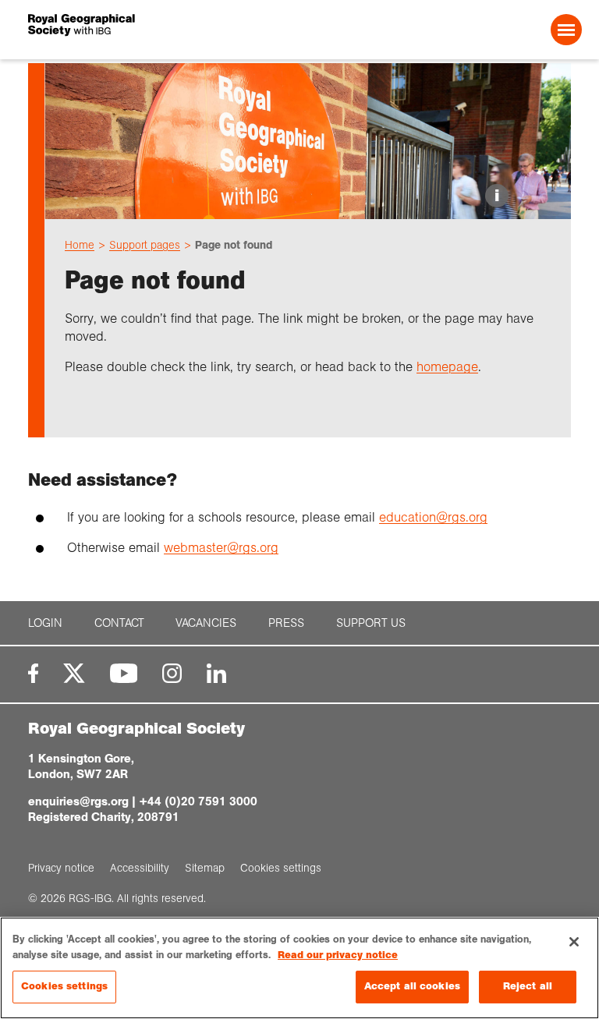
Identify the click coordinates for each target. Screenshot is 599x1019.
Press (286, 623)
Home (79, 245)
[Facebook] (33, 673)
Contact (119, 623)
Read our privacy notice (338, 955)
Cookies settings (64, 986)
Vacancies (205, 623)
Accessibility (139, 868)
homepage (447, 367)
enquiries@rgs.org (78, 801)
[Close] (574, 942)
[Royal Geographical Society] (138, 29)
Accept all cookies (412, 986)
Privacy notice (61, 868)
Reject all (527, 986)
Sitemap (205, 868)
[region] (299, 968)
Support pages (144, 245)
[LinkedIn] (216, 673)
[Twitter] (74, 673)
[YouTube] (124, 673)
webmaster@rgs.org (221, 548)
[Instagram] (172, 673)
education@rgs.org (433, 517)
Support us (371, 623)
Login (45, 623)
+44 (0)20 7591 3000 (198, 801)
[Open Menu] (566, 29)
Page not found (233, 245)
